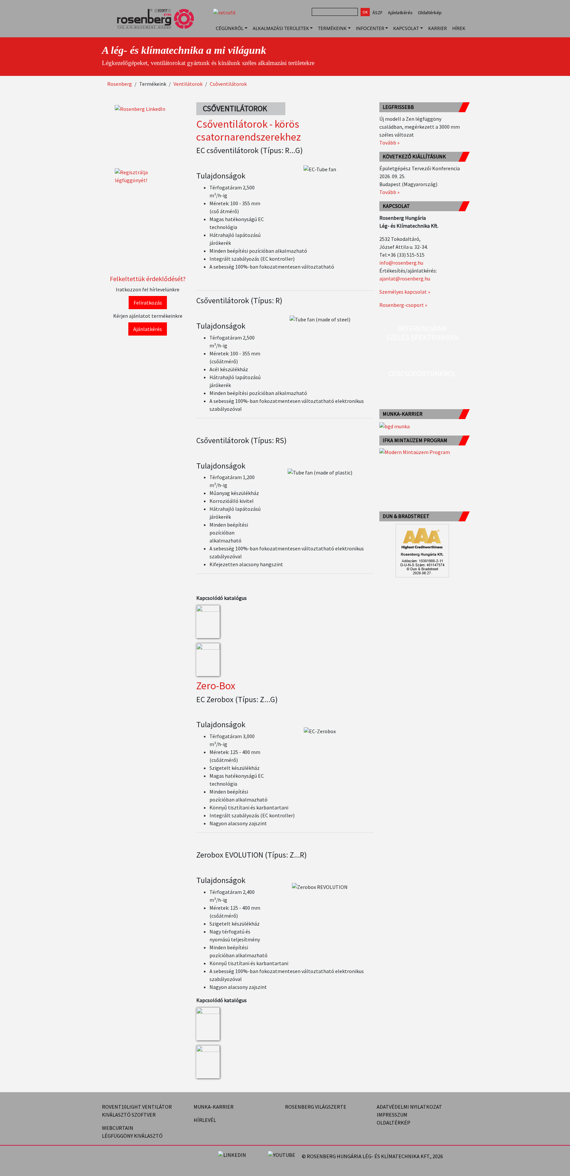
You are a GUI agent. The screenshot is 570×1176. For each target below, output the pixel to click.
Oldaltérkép (430, 13)
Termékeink (332, 28)
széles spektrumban (422, 337)
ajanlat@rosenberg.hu (404, 278)
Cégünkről (229, 28)
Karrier (437, 28)
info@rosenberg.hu (401, 262)
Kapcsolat (406, 28)
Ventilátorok (188, 84)
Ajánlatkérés (400, 13)
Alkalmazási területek (281, 28)
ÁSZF (377, 13)
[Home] (158, 28)
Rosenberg (119, 84)
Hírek (458, 28)
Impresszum (392, 1114)
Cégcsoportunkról (422, 373)
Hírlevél (205, 1120)
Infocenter (370, 28)
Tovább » (389, 142)
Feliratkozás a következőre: (452, 1156)
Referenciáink (422, 328)
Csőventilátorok (228, 84)
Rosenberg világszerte (315, 1106)
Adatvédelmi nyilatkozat (409, 1106)
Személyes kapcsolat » (404, 291)
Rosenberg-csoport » (403, 305)
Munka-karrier (214, 1106)
